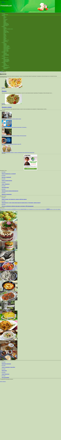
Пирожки (5, 53)
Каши (4, 36)
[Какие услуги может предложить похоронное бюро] (7, 310)
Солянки (5, 20)
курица (25, 209)
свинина (51, 209)
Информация (6, 14)
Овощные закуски (6, 60)
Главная (1, 71)
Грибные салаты (6, 45)
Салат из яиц (6, 49)
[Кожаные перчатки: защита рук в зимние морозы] (7, 260)
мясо (33, 209)
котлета (14, 209)
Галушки (5, 38)
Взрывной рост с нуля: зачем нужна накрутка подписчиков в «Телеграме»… (14, 127)
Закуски (3, 58)
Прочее (3, 66)
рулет (45, 209)
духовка (7, 209)
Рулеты (5, 35)
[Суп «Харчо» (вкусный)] (8, 359)
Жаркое (5, 34)
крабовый (17, 209)
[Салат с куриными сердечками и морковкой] (8, 300)
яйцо (0, 210)
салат (48, 209)
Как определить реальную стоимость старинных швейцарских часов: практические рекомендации (18, 152)
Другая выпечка (6, 55)
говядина (2, 209)
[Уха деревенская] (8, 349)
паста (40, 209)
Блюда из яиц (6, 31)
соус (53, 209)
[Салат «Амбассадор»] (8, 240)
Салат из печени (6, 48)
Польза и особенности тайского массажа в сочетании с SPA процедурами (14, 135)
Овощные (5, 30)
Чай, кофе (5, 64)
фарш (54, 209)
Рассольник (5, 19)
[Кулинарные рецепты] (6, 9)
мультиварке (30, 209)
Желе (4, 56)
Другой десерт (6, 57)
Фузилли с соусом (7, 107)
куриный (22, 209)
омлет (38, 209)
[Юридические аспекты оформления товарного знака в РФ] (7, 143)
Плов (4, 29)
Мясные (5, 27)
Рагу (4, 33)
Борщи (5, 17)
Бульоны (5, 22)
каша (11, 209)
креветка (19, 209)
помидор (43, 209)
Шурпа (5, 21)
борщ (0, 209)
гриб (5, 209)
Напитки (3, 62)
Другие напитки (6, 65)
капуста (9, 209)
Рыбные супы (6, 23)
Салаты (3, 42)
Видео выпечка (6, 54)
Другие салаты (6, 51)
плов (41, 209)
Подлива (5, 40)
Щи (4, 18)
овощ (34, 209)
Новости (5, 68)
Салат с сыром (6, 50)
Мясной (5, 43)
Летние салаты (6, 47)
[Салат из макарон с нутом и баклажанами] (8, 270)
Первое (3, 15)
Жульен (5, 37)
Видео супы (6, 25)
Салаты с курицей (7, 46)
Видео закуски (6, 61)
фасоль (57, 209)
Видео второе (6, 41)
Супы (4, 16)
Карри (5, 39)
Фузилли (4, 91)
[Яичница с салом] (8, 290)
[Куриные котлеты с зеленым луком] (8, 230)
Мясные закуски (6, 59)
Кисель (5, 63)
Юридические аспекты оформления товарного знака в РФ (11, 144)
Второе (3, 26)
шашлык (59, 209)
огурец (36, 209)
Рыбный (5, 44)
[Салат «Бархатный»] (8, 250)
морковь (27, 209)
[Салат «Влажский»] (8, 280)
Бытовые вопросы (7, 67)
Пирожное (5, 52)
